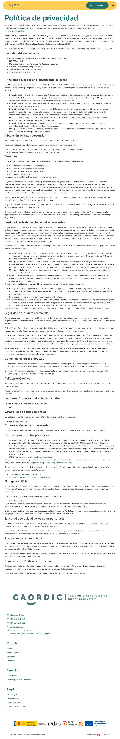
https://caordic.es (17, 31)
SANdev (106, 735)
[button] (113, 5)
